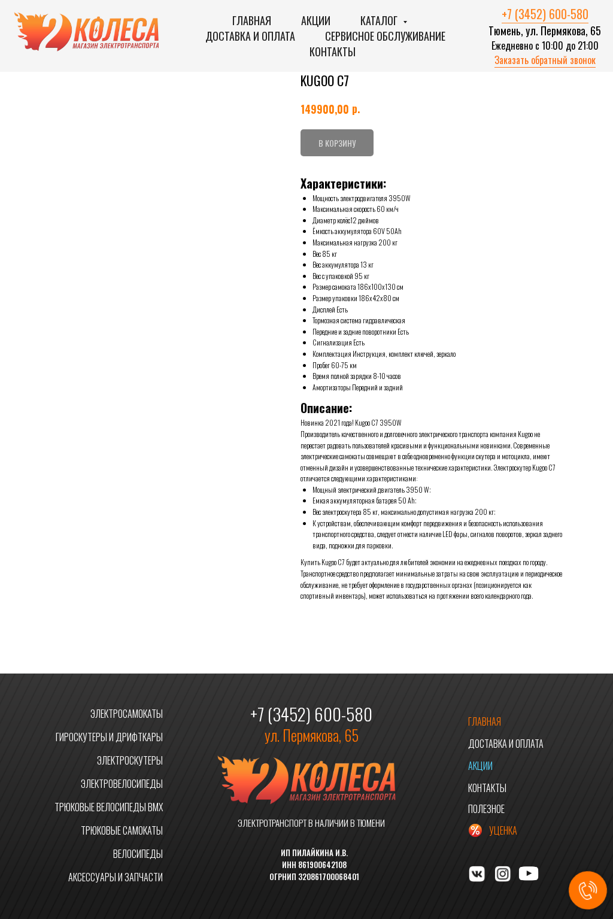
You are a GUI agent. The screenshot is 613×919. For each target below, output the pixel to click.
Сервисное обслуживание (385, 36)
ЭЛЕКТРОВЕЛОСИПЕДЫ (122, 784)
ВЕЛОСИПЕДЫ (138, 854)
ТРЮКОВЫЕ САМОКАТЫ (122, 830)
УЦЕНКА (503, 830)
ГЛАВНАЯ (484, 721)
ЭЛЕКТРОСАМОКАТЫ (126, 713)
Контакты (332, 51)
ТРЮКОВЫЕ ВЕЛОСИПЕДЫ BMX (108, 807)
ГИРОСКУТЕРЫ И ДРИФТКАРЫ (109, 737)
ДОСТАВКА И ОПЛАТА (506, 743)
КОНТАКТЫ (487, 788)
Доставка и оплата (250, 36)
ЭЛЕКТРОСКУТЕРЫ (130, 760)
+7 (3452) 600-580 (545, 14)
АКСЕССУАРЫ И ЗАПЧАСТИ (115, 877)
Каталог (380, 20)
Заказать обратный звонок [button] (545, 60)
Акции (315, 20)
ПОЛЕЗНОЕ (486, 809)
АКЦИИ (480, 766)
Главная (251, 20)
